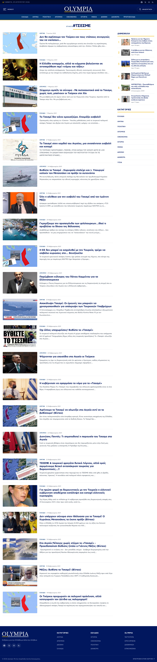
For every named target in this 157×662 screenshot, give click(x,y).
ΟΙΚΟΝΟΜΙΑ (72, 17)
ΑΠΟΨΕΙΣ (59, 17)
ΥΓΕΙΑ (119, 162)
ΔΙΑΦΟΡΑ (115, 17)
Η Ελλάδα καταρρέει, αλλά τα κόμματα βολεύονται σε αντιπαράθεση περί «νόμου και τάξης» (71, 65)
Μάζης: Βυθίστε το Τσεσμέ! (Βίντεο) (60, 569)
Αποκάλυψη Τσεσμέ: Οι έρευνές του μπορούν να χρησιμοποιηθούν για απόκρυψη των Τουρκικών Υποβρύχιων (76, 305)
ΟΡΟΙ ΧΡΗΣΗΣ (130, 641)
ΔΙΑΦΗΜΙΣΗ (129, 645)
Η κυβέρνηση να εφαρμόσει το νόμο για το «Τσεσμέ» (71, 383)
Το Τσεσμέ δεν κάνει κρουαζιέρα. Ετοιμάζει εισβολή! (70, 116)
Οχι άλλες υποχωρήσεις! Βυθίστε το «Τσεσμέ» (66, 329)
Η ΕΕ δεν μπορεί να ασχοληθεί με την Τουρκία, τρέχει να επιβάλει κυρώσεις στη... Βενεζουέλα (72, 251)
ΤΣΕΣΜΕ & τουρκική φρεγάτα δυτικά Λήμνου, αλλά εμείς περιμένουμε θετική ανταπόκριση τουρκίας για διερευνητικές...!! (73, 466)
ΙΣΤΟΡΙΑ (84, 17)
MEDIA (94, 17)
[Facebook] (141, 2)
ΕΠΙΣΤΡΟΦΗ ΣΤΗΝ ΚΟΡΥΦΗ (144, 659)
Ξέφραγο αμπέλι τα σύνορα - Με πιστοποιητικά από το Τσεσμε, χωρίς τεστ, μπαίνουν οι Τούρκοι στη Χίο (76, 92)
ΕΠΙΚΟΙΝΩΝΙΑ (130, 649)
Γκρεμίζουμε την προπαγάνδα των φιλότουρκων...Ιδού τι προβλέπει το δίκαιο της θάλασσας (73, 225)
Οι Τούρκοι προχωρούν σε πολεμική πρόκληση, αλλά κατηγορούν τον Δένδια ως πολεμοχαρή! (70, 598)
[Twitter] (145, 2)
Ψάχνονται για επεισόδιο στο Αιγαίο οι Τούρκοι (67, 356)
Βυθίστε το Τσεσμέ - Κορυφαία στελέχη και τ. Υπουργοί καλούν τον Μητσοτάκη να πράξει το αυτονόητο (72, 171)
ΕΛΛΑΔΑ (25, 17)
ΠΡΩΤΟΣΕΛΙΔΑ (129, 17)
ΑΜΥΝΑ (36, 17)
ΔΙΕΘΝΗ (104, 17)
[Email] (149, 2)
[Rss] (152, 2)
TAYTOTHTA (129, 637)
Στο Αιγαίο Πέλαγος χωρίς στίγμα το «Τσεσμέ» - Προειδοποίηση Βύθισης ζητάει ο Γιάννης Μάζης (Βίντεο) (73, 544)
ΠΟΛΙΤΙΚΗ (47, 17)
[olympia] (78, 9)
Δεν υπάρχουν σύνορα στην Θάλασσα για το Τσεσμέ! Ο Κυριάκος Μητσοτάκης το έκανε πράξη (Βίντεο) (72, 518)
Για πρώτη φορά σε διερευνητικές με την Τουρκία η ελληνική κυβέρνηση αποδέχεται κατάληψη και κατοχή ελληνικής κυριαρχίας (75, 492)
